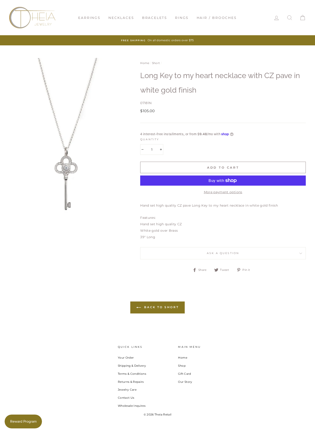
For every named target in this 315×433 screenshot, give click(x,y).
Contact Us (126, 397)
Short (156, 63)
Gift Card (184, 373)
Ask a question (223, 253)
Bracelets (154, 18)
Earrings (89, 18)
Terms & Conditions (132, 373)
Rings (182, 18)
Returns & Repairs (131, 381)
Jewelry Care (127, 389)
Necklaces (121, 18)
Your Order (126, 357)
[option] (157, 40)
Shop (181, 365)
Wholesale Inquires (132, 405)
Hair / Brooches (217, 18)
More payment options (223, 192)
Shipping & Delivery (132, 365)
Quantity (149, 139)
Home (144, 63)
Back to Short (161, 307)
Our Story (185, 381)
